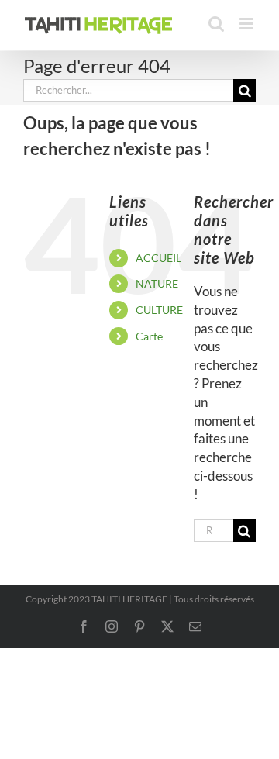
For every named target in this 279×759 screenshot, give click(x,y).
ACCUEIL (158, 257)
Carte (149, 336)
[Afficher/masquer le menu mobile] (247, 24)
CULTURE (159, 309)
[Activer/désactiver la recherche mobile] (216, 24)
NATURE (157, 283)
